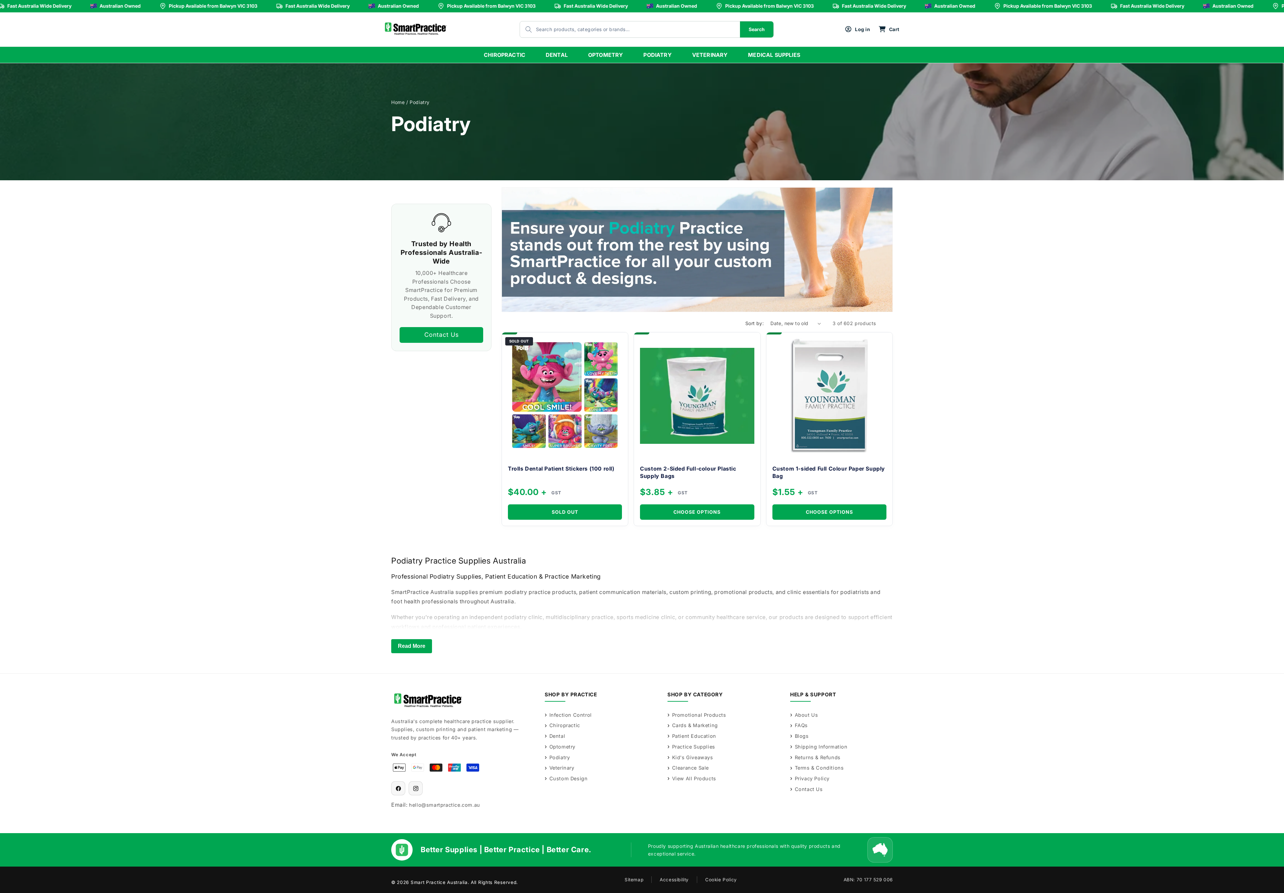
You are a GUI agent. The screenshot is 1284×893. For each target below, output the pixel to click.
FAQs (801, 725)
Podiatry (559, 757)
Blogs (802, 736)
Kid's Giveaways (692, 757)
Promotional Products (699, 715)
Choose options (697, 512)
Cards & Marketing (695, 725)
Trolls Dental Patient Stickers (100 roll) (561, 468)
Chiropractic (564, 725)
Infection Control (570, 715)
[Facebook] (398, 788)
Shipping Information (821, 747)
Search (757, 29)
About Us (806, 715)
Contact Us (441, 334)
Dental (557, 736)
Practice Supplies (693, 747)
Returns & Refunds (818, 757)
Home (398, 102)
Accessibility (674, 879)
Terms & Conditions (819, 768)
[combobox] (623, 29)
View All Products (694, 778)
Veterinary (561, 768)
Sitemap (634, 879)
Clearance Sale (690, 768)
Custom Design (568, 778)
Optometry (562, 747)
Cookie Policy (721, 879)
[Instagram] (416, 788)
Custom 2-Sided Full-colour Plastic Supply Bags (688, 472)
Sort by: (754, 323)
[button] (888, 29)
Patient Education (694, 736)
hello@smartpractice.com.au (444, 805)
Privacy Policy (812, 778)
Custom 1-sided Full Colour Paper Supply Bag (828, 472)
